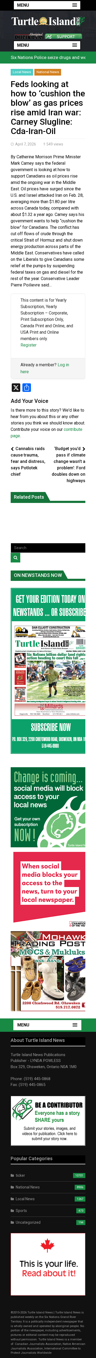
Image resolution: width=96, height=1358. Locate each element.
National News (48, 72)
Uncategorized (28, 1222)
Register (29, 345)
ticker (20, 1175)
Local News (22, 72)
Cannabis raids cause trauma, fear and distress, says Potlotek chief (28, 461)
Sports (21, 1211)
